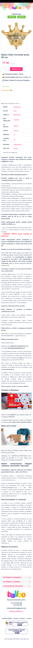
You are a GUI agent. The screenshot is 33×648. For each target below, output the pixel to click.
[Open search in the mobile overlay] (25, 8)
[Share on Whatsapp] (30, 99)
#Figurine (21, 17)
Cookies (28, 618)
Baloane (16, 126)
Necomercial (17, 115)
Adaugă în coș (16, 69)
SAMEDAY (17, 294)
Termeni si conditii (19, 618)
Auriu (15, 111)
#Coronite (12, 17)
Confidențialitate (7, 618)
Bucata (16, 148)
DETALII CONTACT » (16, 611)
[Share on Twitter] (23, 99)
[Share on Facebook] (20, 99)
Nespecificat (17, 107)
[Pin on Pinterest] (26, 99)
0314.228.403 (18, 605)
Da (14, 134)
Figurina (16, 131)
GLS (24, 294)
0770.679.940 (18, 603)
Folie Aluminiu (17, 144)
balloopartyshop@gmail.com (19, 358)
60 (14, 139)
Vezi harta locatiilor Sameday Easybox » (14, 175)
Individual (16, 120)
